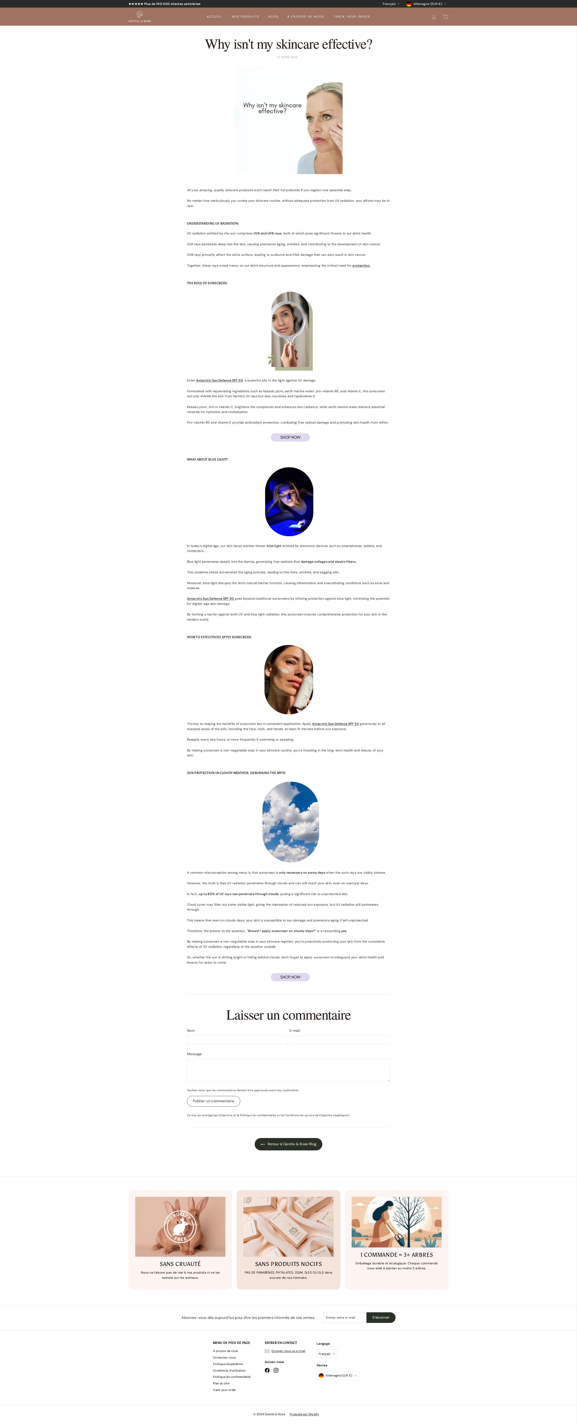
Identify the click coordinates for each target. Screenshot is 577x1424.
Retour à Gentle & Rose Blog (292, 1144)
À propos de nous (305, 16)
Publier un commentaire (213, 1101)
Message (194, 1054)
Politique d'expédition (228, 1364)
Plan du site (221, 1383)
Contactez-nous (224, 1357)
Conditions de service (299, 1115)
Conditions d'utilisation (229, 1370)
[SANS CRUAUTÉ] (180, 1227)
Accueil (214, 16)
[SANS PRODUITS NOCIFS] (288, 1227)
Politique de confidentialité (258, 1115)
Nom (191, 1030)
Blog (273, 16)
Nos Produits (245, 16)
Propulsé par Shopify (304, 1414)
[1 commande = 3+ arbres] (397, 1222)
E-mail (295, 1030)
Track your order (351, 16)
